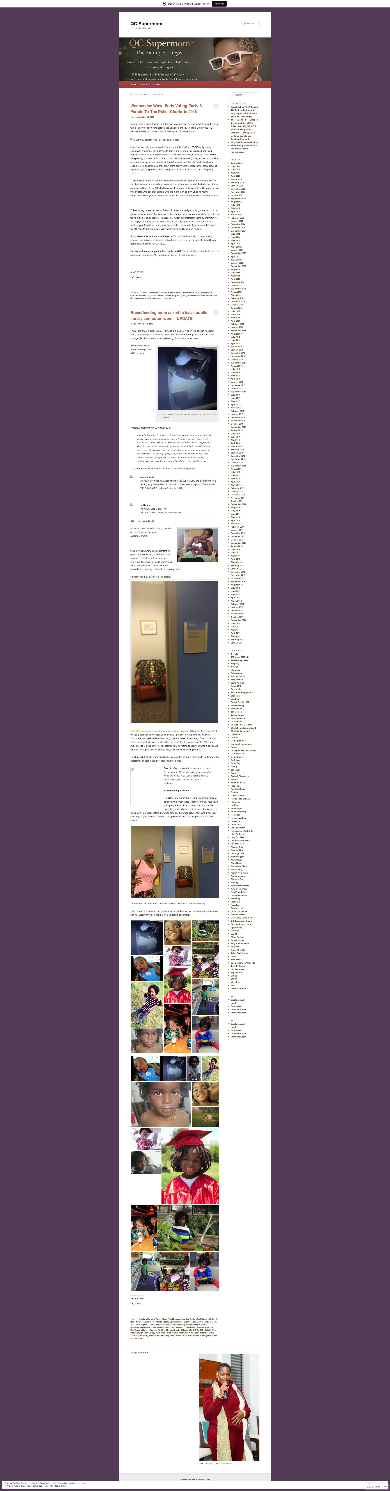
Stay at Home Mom (240, 943)
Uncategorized (238, 969)
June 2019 (235, 340)
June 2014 (235, 513)
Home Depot (237, 808)
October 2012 (237, 578)
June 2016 (235, 436)
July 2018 (235, 369)
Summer (235, 946)
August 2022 (237, 269)
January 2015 (237, 491)
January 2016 (237, 452)
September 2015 (238, 465)
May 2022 (235, 275)
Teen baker (236, 959)
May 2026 (235, 172)
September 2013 (238, 542)
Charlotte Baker (238, 718)
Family (158, 1319)
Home (133, 84)
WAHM (234, 978)
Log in (234, 1003)
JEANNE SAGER (196, 1330)
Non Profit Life (238, 891)
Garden (234, 792)
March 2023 (236, 259)
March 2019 (236, 346)
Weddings (235, 982)
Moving (234, 882)
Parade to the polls (153, 298)
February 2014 (237, 526)
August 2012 (237, 584)
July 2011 (235, 623)
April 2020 (235, 320)
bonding (235, 698)
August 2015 (237, 468)
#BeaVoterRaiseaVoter (207, 195)
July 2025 (235, 205)
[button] (152, 862)
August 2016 (237, 430)
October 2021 (237, 285)
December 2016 (238, 417)
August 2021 (237, 291)
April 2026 (235, 175)
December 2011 (238, 610)
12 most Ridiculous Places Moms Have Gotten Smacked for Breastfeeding (167, 903)
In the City (236, 824)
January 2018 (237, 381)
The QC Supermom (139, 1353)
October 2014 (237, 501)
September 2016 (238, 426)
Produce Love (237, 908)
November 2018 (238, 356)
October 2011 (237, 616)
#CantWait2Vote (175, 292)
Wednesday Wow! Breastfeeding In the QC (140, 349)
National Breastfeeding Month (162, 1335)
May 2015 (235, 478)
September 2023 (238, 253)
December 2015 (238, 455)
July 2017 (235, 394)
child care (150, 1319)
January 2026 (237, 185)
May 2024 (235, 240)
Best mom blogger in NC (242, 692)
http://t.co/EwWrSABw (204, 484)
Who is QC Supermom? (151, 84)
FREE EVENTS (238, 782)
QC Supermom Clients (241, 920)
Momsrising (236, 869)
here (173, 239)
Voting (234, 975)
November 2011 (238, 613)
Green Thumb (237, 795)
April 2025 (235, 211)
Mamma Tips (237, 850)
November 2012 (238, 575)
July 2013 (235, 549)
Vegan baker (237, 972)
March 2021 (236, 295)
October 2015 (237, 462)
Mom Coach (236, 859)
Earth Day (235, 763)
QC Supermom (146, 23)
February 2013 (237, 565)
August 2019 (237, 333)
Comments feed (238, 1009)
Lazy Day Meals (188, 1319)
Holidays (235, 805)
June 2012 (235, 591)
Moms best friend (239, 866)
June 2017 (235, 398)
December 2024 (238, 224)
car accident (236, 711)
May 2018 (235, 375)
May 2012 (235, 594)
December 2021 (238, 282)
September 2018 (238, 362)
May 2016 (235, 439)
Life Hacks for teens (240, 840)
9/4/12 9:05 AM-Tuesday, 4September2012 (161, 488)
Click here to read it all (142, 521)
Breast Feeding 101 (240, 702)
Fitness (234, 779)
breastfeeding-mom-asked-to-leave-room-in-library (173, 1327)
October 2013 (237, 539)
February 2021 (237, 298)
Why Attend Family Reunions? (245, 142)
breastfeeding (179, 1324)
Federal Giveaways (240, 776)
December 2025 (238, 188)
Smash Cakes (237, 940)
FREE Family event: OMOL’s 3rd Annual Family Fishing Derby (244, 148)
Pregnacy (235, 901)
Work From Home (239, 988)
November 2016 (238, 420)
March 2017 (236, 407)
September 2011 (238, 620)
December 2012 (238, 571)
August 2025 (237, 201)
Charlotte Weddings (240, 731)
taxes (233, 956)
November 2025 (238, 192)
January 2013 (237, 568)
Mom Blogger (237, 856)
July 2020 (235, 311)
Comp (234, 747)
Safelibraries (181, 1335)
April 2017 (235, 404)
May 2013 (235, 555)
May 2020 (235, 317)
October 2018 (237, 359)
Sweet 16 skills (238, 949)
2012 (138, 1324)
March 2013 (236, 562)
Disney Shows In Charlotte (243, 750)
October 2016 (237, 423)
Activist (142, 1319)
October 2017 (237, 388)
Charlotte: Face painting (160, 295)
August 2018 (237, 365)
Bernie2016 (236, 685)
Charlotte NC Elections (241, 724)
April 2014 (235, 520)
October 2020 (237, 304)
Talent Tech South (239, 953)
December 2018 (238, 352)
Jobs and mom (238, 827)
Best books (236, 689)
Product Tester (238, 914)
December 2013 (238, 533)
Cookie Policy (60, 1485)
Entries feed (236, 1006)
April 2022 (235, 278)
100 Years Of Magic (240, 657)
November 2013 (238, 536)
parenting (235, 898)
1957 (132, 1324)
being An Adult (238, 682)
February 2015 (237, 488)
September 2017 (238, 391)
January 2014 (237, 529)
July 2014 (235, 510)
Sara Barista (193, 1335)
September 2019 (238, 330)
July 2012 (235, 587)
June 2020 (235, 314)
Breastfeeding (237, 705)
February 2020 (237, 324)
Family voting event (196, 295)
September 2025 (238, 198)
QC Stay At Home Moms (149, 292)
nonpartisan (139, 298)
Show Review (237, 937)
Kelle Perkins (210, 1330)
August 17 (145, 1324)
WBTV (202, 1335)
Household (236, 821)
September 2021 (238, 288)
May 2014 (235, 517)
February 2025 (237, 217)
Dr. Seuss (235, 760)
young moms (211, 1335)
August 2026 (237, 163)
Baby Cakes (236, 673)
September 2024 (238, 230)
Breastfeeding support (140, 1327)
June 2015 (235, 475)
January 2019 (237, 349)
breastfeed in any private (161, 1324)
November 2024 (238, 227)
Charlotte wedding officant (243, 727)
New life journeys (239, 888)
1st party (235, 663)
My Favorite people (240, 885)
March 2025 (236, 214)
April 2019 (235, 343)
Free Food (236, 785)
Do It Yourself (237, 753)
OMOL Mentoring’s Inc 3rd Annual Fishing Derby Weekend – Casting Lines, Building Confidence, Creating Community (243, 132)
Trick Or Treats (238, 965)
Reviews (235, 930)
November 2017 (238, 385)
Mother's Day (237, 879)
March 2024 (236, 246)
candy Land (236, 708)
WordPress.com (238, 1012)
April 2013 (235, 558)
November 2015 (238, 459)
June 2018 (235, 372)
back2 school (237, 679)
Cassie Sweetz (238, 714)
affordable (235, 669)
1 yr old (234, 653)
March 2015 (236, 484)
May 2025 (235, 208)
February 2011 (237, 639)
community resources (241, 744)
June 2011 (235, 626)
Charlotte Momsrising (139, 295)
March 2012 (236, 600)
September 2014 (238, 504)
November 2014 (238, 497)
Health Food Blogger (171, 1319)
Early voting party (179, 295)
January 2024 (237, 249)
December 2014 (238, 494)
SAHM (234, 933)
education (235, 769)
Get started (219, 4)
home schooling (238, 811)
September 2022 (238, 266)
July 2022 (235, 272)
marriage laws (237, 853)
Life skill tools (201, 1319)
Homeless (235, 814)
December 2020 (238, 301)
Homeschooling (238, 817)
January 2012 (237, 607)
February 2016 (237, 449)
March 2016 (236, 446)
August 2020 (237, 308)
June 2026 (235, 169)
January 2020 (237, 327)
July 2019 (235, 336)
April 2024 (235, 243)
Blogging (235, 695)
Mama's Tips (237, 847)
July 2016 (235, 433)
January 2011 (237, 642)
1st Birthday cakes (239, 660)
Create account (238, 999)
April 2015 (235, 481)
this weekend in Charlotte (243, 962)
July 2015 (235, 472)
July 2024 (235, 233)
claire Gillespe (182, 1330)
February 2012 (237, 604)
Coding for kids (238, 740)
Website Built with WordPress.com (195, 1479)
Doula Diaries (237, 756)
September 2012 (238, 581)
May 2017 (235, 401)
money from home (239, 872)
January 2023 (237, 262)
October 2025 (237, 195)
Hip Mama (235, 801)
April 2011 (235, 632)
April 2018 (235, 378)
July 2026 (235, 166)
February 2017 (237, 411)
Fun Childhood (238, 788)
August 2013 (237, 546)
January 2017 (237, 414)
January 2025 (237, 221)
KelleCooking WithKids (242, 830)
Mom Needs (236, 863)
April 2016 (235, 443)
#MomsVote (189, 195)
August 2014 (237, 507)
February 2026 (237, 182)
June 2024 (235, 237)
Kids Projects (237, 834)
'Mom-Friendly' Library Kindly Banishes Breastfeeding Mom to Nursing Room (182, 1321)
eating (234, 766)
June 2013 (235, 552)
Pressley (235, 904)
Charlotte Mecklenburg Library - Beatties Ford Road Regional (171, 1328)
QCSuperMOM (185, 480)
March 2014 (236, 523)
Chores (234, 737)
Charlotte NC (237, 721)
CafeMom (168, 783)
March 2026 (236, 179)
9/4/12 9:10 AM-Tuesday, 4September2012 (161, 512)
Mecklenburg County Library (142, 1332)
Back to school (238, 676)
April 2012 (235, 597)
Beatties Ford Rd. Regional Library (197, 292)
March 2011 (236, 636)
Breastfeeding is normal (196, 1324)
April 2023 (235, 256)
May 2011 (235, 629)
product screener (239, 911)
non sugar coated (239, 895)
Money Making (238, 875)
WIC (233, 985)
